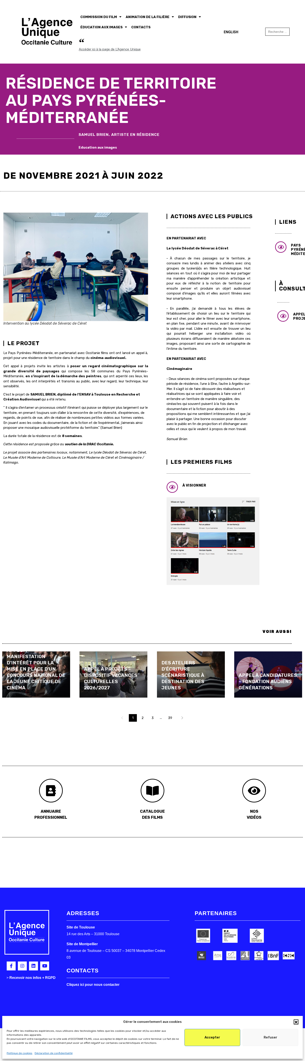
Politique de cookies (19, 1053)
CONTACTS (140, 27)
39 (170, 718)
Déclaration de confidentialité (54, 1053)
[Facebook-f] (11, 966)
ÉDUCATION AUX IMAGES (101, 27)
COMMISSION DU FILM (98, 17)
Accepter (212, 1037)
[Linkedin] (33, 966)
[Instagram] (22, 966)
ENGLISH (231, 32)
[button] (296, 1022)
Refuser (270, 1037)
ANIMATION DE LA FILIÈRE (147, 17)
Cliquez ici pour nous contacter (93, 984)
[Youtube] (44, 966)
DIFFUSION (187, 17)
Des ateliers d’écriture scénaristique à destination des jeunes (182, 675)
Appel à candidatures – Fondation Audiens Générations (268, 681)
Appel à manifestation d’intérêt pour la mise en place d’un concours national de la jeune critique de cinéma (36, 668)
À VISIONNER (194, 485)
